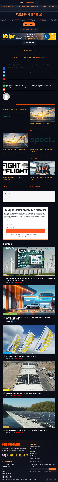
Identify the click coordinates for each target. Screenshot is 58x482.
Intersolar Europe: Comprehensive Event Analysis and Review (21, 356)
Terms (29, 479)
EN (47, 479)
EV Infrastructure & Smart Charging (10, 314)
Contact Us (35, 6)
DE (51, 479)
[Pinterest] (4, 79)
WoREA (32, 123)
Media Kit (4, 471)
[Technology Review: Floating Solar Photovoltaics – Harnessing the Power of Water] (29, 413)
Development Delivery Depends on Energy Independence (13, 113)
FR (55, 479)
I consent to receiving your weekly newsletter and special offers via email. (21, 234)
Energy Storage (34, 453)
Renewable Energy (40, 57)
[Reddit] (4, 89)
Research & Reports (35, 458)
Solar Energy (5, 390)
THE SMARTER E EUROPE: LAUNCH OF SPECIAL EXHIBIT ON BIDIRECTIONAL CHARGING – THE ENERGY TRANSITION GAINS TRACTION (28, 318)
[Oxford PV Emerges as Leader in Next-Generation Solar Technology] (15, 168)
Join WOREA (29, 24)
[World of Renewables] (5, 455)
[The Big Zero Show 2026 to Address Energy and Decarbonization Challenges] (42, 114)
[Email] (4, 82)
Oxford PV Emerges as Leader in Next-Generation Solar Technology (15, 183)
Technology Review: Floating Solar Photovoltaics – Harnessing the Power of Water (26, 430)
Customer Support (6, 473)
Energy (31, 130)
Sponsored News (6, 469)
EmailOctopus (28, 236)
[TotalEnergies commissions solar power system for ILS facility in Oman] (29, 376)
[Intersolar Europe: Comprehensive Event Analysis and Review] (29, 339)
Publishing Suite (49, 6)
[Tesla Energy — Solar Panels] (29, 20)
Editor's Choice (6, 275)
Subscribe (53, 469)
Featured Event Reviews (7, 353)
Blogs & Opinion (6, 116)
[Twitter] (4, 72)
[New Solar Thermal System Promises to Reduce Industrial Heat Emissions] (15, 140)
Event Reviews (9, 6)
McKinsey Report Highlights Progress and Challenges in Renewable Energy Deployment (41, 155)
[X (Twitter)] (3, 476)
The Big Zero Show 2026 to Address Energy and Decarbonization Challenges (41, 127)
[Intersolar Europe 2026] (29, 36)
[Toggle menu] (36, 2)
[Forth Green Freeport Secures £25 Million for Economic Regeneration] (42, 168)
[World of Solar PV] (18, 455)
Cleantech (5, 186)
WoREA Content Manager (37, 149)
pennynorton (7, 109)
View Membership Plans (8, 464)
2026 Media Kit (29, 42)
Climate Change (33, 158)
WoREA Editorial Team (20, 57)
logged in (13, 197)
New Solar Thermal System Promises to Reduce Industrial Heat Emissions (14, 153)
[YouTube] (10, 476)
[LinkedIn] (4, 75)
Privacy (25, 479)
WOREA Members (23, 6)
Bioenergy (32, 451)
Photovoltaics (33, 449)
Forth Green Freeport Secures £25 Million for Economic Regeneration (41, 183)
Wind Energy (33, 455)
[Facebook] (4, 68)
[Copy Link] (4, 92)
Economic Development (35, 186)
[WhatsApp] (4, 85)
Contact (34, 479)
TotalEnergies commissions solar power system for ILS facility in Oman (24, 393)
